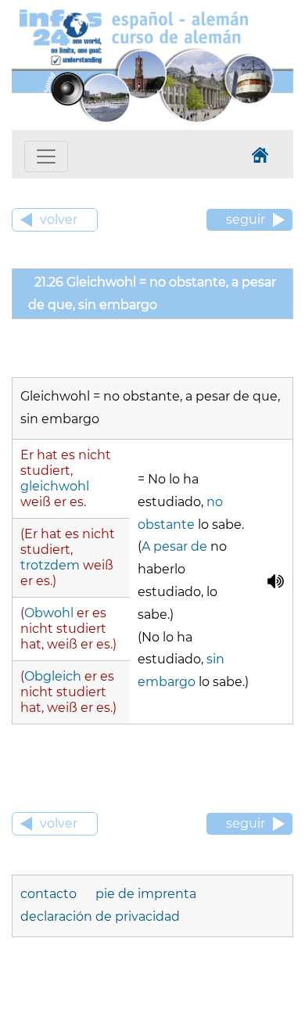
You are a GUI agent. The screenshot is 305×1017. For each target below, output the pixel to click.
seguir (245, 219)
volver (58, 219)
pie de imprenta (145, 893)
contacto (50, 893)
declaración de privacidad (100, 916)
